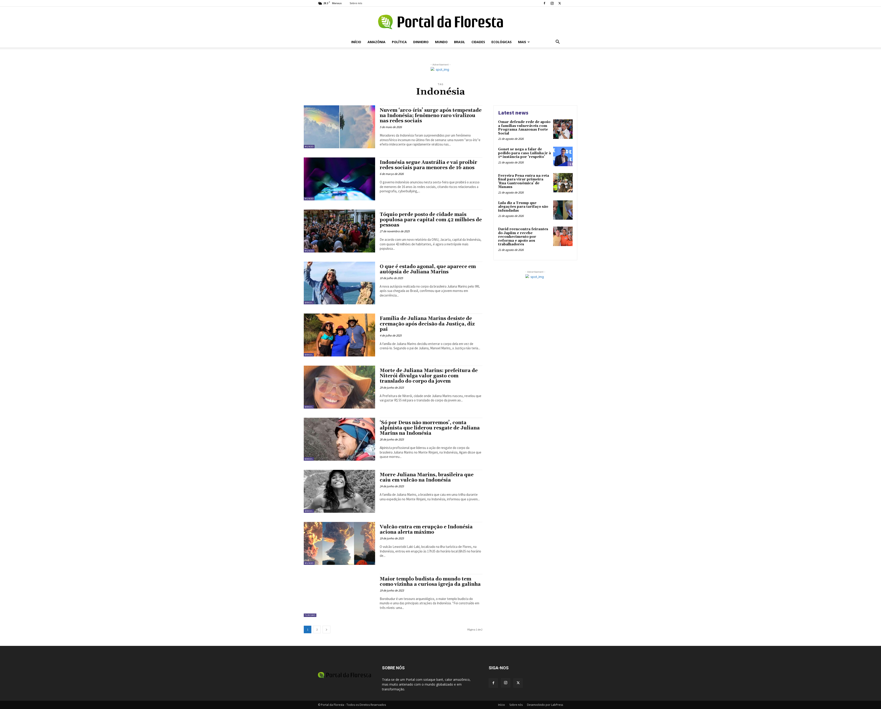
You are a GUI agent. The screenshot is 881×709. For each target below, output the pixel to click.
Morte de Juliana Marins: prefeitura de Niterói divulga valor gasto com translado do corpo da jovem (429, 376)
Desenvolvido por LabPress (545, 705)
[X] (559, 3)
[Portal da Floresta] (440, 22)
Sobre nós (356, 3)
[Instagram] (552, 3)
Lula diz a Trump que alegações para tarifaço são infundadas (523, 207)
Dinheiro (421, 42)
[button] (557, 42)
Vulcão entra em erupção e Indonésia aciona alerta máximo (426, 529)
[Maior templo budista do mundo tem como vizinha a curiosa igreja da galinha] (339, 595)
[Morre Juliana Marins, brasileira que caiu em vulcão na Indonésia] (339, 491)
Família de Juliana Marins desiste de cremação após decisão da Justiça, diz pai (427, 324)
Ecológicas (501, 42)
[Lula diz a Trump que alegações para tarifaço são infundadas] (563, 210)
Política (399, 42)
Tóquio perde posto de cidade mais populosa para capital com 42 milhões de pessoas (431, 220)
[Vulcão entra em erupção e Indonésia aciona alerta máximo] (339, 543)
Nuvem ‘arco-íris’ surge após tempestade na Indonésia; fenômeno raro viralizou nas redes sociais (431, 115)
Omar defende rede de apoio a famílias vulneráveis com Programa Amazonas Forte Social (524, 128)
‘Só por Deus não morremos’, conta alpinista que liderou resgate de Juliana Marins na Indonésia (430, 428)
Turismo (310, 615)
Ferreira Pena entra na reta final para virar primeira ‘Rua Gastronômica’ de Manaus (523, 181)
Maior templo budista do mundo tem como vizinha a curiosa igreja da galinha (430, 581)
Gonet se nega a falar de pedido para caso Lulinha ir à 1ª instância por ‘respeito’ (524, 153)
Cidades (478, 42)
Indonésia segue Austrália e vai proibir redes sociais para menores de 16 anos (428, 165)
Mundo (441, 42)
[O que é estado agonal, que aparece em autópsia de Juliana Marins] (339, 283)
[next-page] (326, 629)
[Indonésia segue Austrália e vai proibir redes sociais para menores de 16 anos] (339, 178)
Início (356, 42)
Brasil (459, 42)
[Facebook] (544, 3)
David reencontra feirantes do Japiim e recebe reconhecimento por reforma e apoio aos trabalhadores (523, 237)
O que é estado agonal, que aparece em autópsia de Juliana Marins (428, 269)
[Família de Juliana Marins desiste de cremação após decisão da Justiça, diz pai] (339, 335)
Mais (522, 42)
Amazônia (376, 42)
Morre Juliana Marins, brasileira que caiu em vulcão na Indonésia (427, 477)
